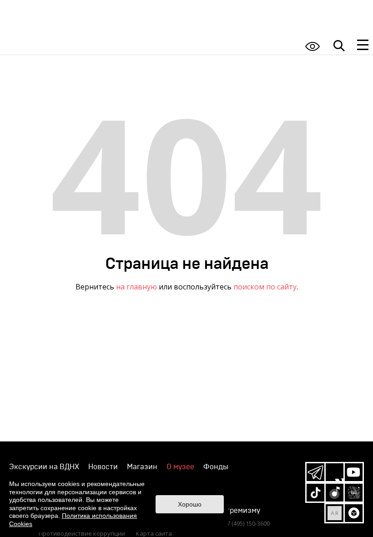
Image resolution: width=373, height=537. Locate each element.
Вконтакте (334, 472)
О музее (180, 467)
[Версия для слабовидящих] (312, 46)
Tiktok (315, 492)
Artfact (334, 513)
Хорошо (190, 504)
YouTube (353, 472)
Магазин (142, 467)
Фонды (215, 467)
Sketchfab (353, 513)
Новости (103, 467)
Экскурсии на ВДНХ (44, 467)
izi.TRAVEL (353, 492)
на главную (136, 287)
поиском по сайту (265, 287)
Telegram (315, 472)
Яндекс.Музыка (334, 492)
